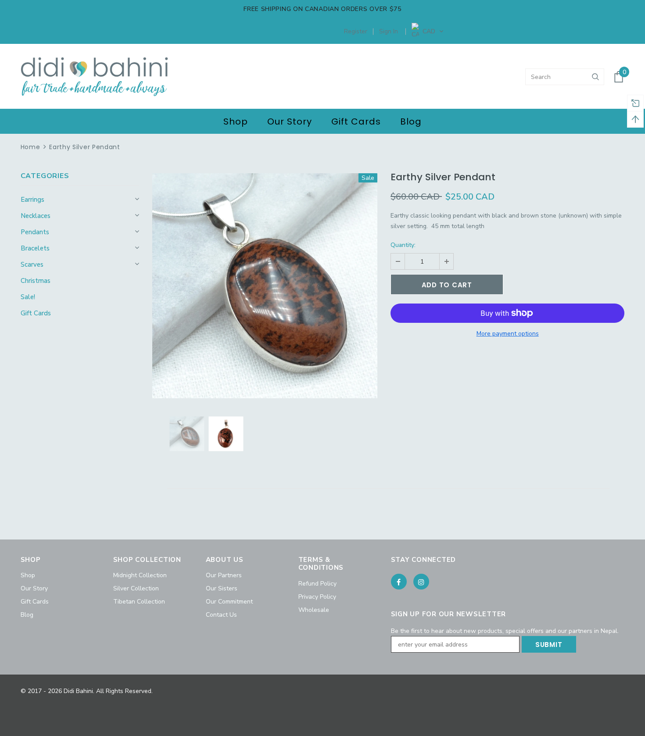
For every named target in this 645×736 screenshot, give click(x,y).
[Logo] (94, 76)
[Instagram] (421, 582)
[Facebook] (399, 582)
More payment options (508, 333)
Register (355, 31)
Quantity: (403, 245)
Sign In (388, 31)
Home (30, 147)
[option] (264, 285)
